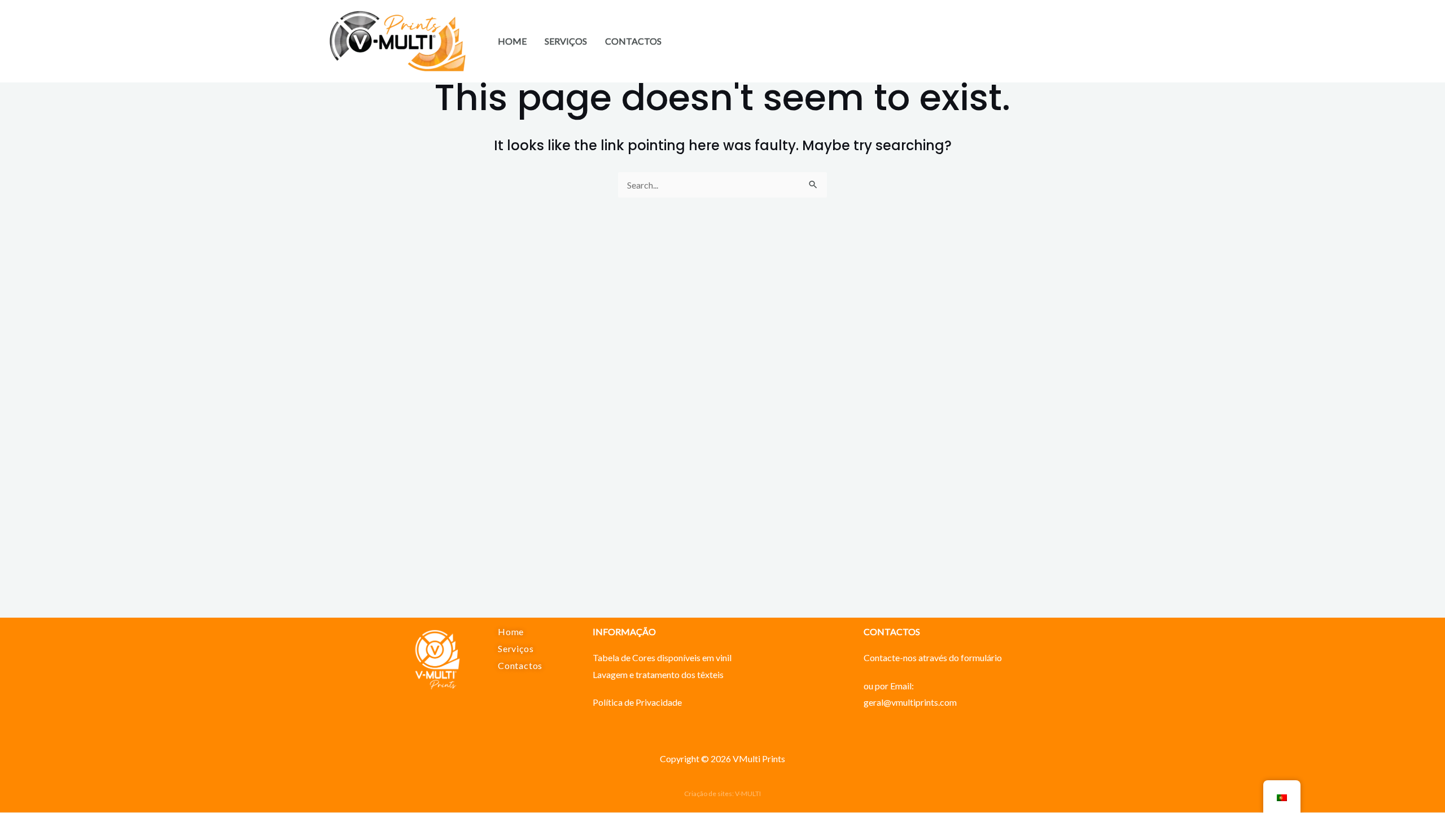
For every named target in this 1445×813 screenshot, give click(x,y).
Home (512, 41)
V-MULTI (748, 793)
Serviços (566, 41)
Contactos (633, 41)
